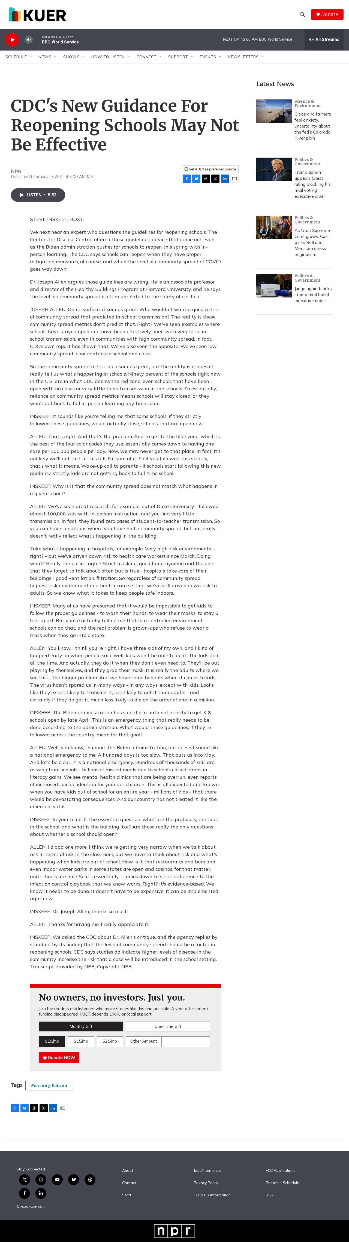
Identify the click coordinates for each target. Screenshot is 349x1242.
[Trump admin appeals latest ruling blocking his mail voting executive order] (274, 169)
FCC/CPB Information (212, 1195)
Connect (147, 56)
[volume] (28, 40)
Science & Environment (307, 103)
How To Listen (108, 56)
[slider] (37, 39)
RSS (269, 1195)
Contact (129, 1183)
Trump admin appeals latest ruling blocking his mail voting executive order (312, 184)
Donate (329, 14)
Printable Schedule (282, 1183)
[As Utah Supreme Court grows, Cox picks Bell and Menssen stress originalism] (274, 227)
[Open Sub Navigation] (31, 57)
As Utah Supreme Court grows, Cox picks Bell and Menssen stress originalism (312, 242)
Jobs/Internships (208, 1171)
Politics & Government (307, 161)
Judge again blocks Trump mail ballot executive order (313, 294)
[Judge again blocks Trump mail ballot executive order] (274, 285)
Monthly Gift (81, 1026)
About (127, 1171)
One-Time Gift (168, 1026)
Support (178, 56)
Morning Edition (49, 1085)
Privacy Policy (206, 1183)
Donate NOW (61, 1057)
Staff (126, 1195)
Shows (71, 56)
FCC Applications (281, 1171)
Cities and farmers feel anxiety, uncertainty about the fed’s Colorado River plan (312, 126)
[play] (12, 40)
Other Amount (143, 1041)
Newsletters (243, 56)
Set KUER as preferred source (212, 169)
